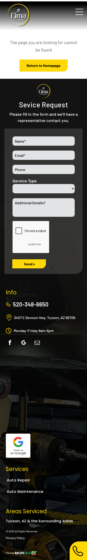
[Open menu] (79, 12)
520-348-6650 (30, 304)
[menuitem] (29, 480)
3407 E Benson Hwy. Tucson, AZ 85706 (44, 317)
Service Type (25, 180)
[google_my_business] (23, 343)
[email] (37, 343)
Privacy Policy (15, 538)
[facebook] (10, 343)
